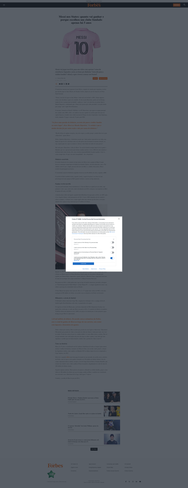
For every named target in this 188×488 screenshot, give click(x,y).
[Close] (119, 219)
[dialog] (94, 244)
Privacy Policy (102, 268)
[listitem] (94, 239)
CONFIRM (83, 263)
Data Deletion (86, 268)
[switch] (112, 242)
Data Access (94, 268)
